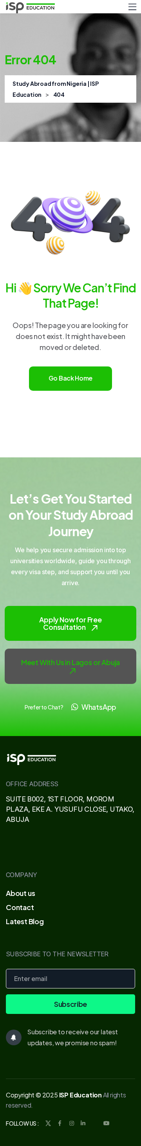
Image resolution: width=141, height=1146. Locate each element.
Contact (20, 907)
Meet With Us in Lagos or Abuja (70, 662)
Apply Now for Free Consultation (70, 623)
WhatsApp (98, 706)
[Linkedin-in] (83, 1123)
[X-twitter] (95, 1123)
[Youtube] (106, 1123)
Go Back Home (70, 378)
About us (20, 893)
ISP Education (80, 1095)
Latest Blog (25, 921)
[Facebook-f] (60, 1123)
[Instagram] (71, 1123)
